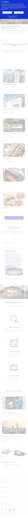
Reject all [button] (18, 12)
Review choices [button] (12, 16)
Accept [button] (7, 12)
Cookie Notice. (4, 9)
